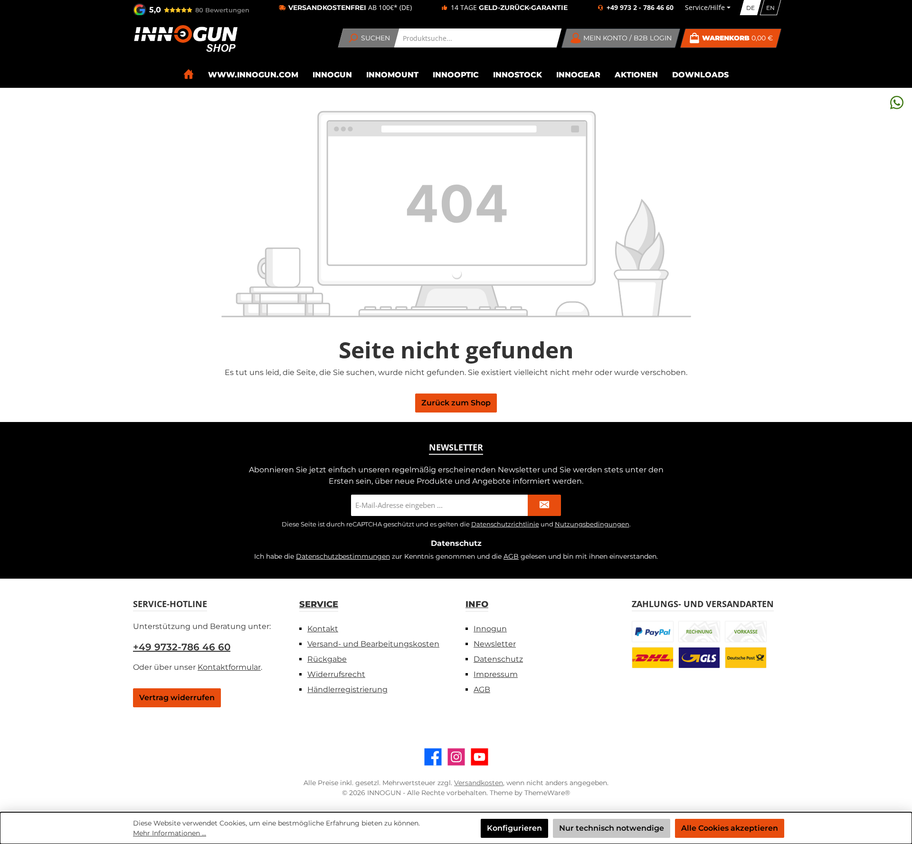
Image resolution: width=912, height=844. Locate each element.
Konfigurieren (514, 828)
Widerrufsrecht (336, 674)
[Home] (188, 74)
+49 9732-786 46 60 (181, 647)
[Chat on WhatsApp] (896, 102)
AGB (511, 556)
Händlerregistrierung (347, 689)
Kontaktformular (229, 667)
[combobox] (478, 37)
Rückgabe (327, 659)
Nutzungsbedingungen (592, 524)
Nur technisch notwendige (611, 828)
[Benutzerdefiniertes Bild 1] (653, 631)
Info (477, 604)
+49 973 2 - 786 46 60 (640, 7)
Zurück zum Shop (456, 402)
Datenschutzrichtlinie (505, 524)
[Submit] (544, 505)
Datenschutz (498, 659)
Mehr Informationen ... (169, 833)
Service (318, 604)
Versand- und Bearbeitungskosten (373, 643)
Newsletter (495, 643)
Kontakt (322, 628)
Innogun (490, 628)
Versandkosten (478, 782)
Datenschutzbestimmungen (343, 556)
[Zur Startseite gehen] (185, 38)
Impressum (496, 674)
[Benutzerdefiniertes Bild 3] (746, 631)
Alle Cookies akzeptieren (729, 828)
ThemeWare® (547, 792)
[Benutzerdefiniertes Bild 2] (699, 631)
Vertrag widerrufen (177, 697)
